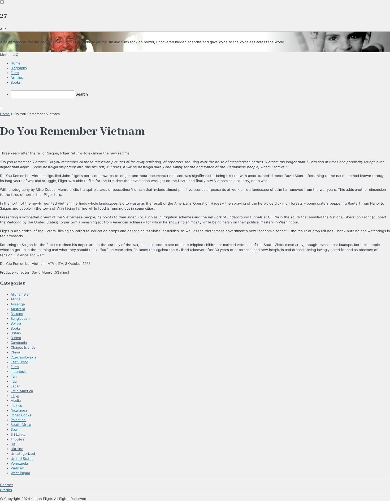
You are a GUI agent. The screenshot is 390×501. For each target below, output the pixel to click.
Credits (6, 490)
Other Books (21, 415)
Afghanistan (21, 294)
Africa (15, 299)
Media (16, 400)
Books (16, 328)
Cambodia (19, 342)
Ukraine (17, 449)
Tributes (17, 439)
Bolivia (16, 323)
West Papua (20, 473)
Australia (18, 309)
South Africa (21, 424)
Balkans (17, 314)
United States (22, 458)
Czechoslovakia (23, 357)
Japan (15, 386)
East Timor (19, 362)
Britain (16, 333)
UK (13, 444)
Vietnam (17, 468)
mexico (16, 405)
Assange (18, 304)
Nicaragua (19, 410)
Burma (16, 338)
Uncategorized (23, 453)
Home (5, 114)
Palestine (18, 420)
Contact (6, 485)
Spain (15, 429)
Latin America (22, 391)
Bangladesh (20, 318)
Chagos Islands (23, 347)
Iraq (14, 381)
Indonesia (19, 371)
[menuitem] (15, 63)
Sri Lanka (18, 434)
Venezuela (19, 463)
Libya (15, 396)
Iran (14, 376)
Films (15, 367)
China (15, 352)
